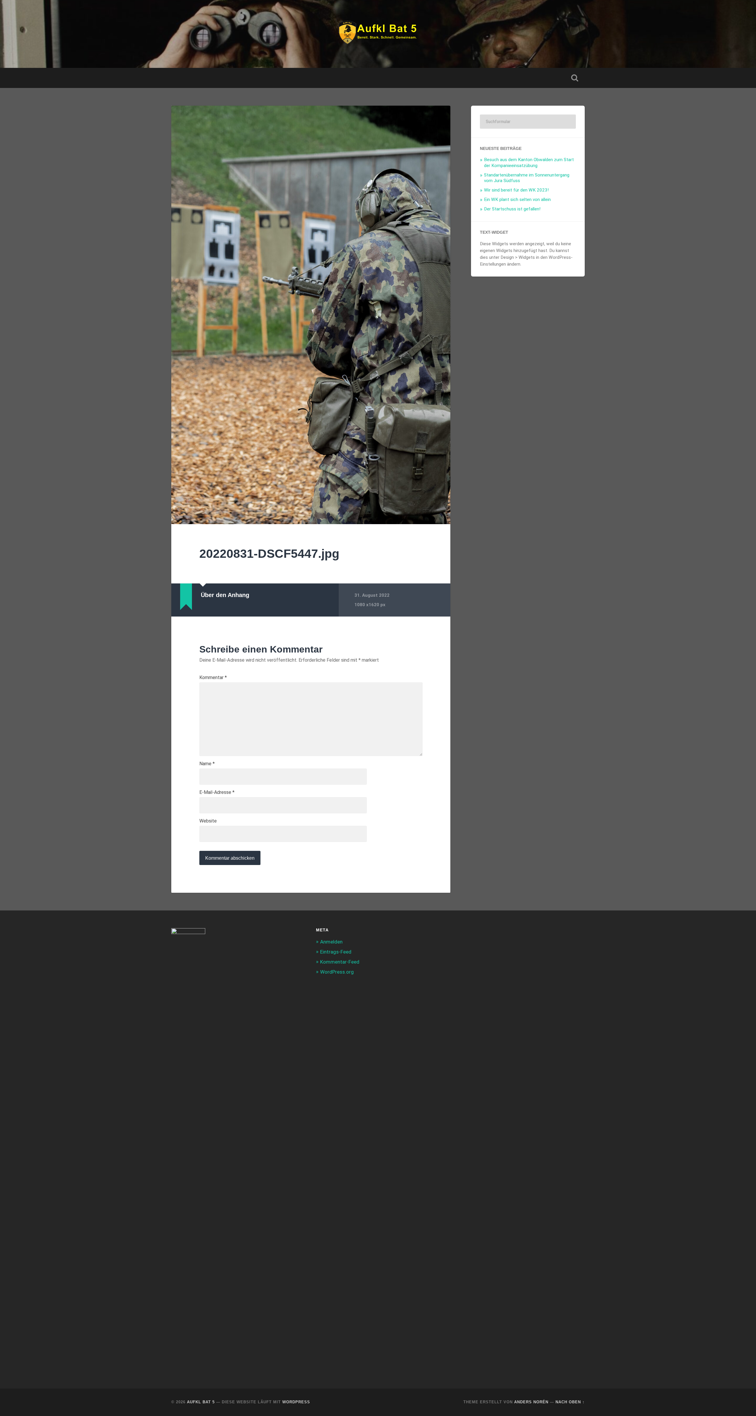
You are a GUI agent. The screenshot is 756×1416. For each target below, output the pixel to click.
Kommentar (213, 677)
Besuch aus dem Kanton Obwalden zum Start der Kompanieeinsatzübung (529, 162)
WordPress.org (337, 972)
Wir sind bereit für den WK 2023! (516, 190)
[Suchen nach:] (528, 122)
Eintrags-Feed (335, 952)
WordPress (296, 1402)
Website (208, 821)
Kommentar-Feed (339, 962)
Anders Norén (531, 1402)
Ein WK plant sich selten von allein (517, 199)
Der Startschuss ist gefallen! (512, 209)
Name (207, 763)
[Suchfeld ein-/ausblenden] (575, 78)
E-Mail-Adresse (216, 792)
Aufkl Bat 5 (201, 1402)
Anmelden (331, 942)
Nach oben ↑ (570, 1402)
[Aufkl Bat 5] (378, 34)
